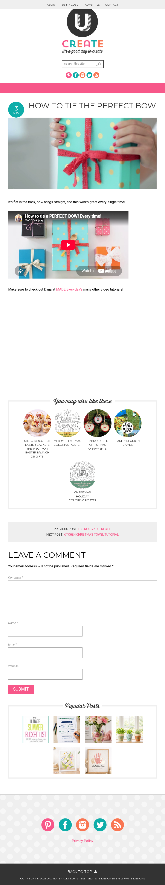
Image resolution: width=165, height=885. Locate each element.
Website (13, 666)
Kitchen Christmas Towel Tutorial (91, 534)
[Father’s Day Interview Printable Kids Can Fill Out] (66, 741)
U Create (82, 30)
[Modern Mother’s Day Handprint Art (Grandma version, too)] (98, 772)
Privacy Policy (82, 841)
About (52, 4)
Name (13, 623)
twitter (89, 75)
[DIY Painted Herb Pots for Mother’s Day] (129, 741)
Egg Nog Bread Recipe (94, 529)
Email (12, 644)
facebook (76, 75)
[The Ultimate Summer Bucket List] (35, 741)
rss (96, 75)
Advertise (92, 4)
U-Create (54, 878)
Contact (111, 4)
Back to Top (79, 872)
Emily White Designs (130, 878)
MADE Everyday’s (69, 289)
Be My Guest (70, 4)
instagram (82, 75)
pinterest (69, 75)
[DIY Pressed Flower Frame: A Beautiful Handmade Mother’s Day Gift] (66, 772)
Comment (15, 577)
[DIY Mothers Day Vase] (98, 741)
